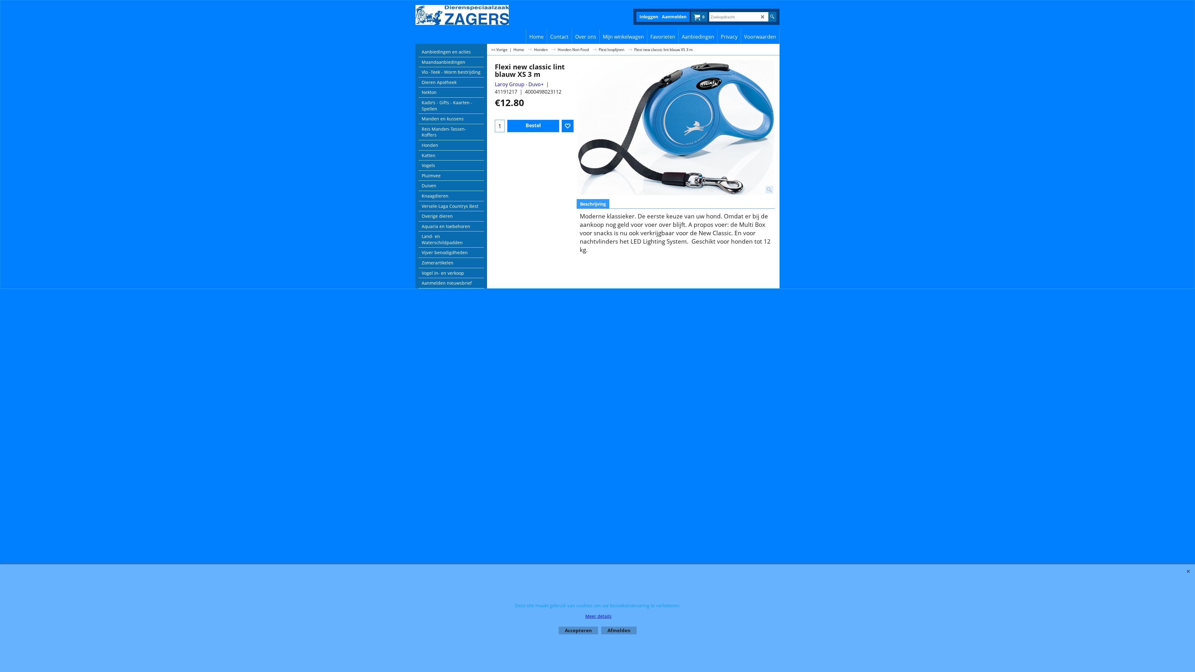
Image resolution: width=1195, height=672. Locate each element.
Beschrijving (593, 204)
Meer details (598, 616)
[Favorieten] (568, 126)
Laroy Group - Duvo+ (519, 84)
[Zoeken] (772, 16)
